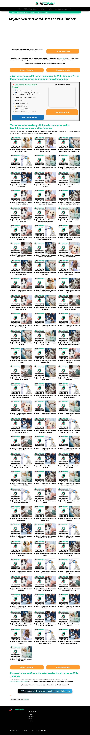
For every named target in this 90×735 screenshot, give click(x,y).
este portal (63, 58)
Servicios (43, 9)
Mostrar (26, 699)
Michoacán (20, 12)
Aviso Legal (30, 716)
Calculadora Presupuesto (61, 9)
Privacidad (30, 720)
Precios (50, 9)
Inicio (20, 9)
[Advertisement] (45, 36)
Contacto (30, 714)
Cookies (30, 718)
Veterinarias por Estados (30, 9)
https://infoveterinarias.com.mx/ (19, 681)
